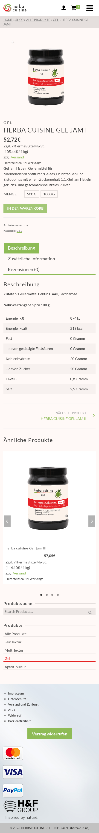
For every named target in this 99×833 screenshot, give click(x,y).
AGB (11, 710)
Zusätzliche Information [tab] (31, 258)
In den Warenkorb (25, 208)
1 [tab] (41, 595)
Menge (10, 194)
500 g (32, 194)
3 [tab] (52, 595)
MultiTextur (14, 650)
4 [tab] (57, 595)
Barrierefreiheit (19, 721)
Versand (17, 157)
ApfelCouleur (15, 666)
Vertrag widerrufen (49, 733)
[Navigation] (90, 8)
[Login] (63, 8)
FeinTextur (13, 642)
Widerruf (14, 715)
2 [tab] (46, 595)
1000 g (49, 194)
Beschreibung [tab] (21, 247)
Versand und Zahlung (23, 704)
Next (91, 521)
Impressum (16, 693)
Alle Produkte (15, 633)
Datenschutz (17, 699)
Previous (7, 521)
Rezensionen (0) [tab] (24, 269)
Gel (19, 230)
